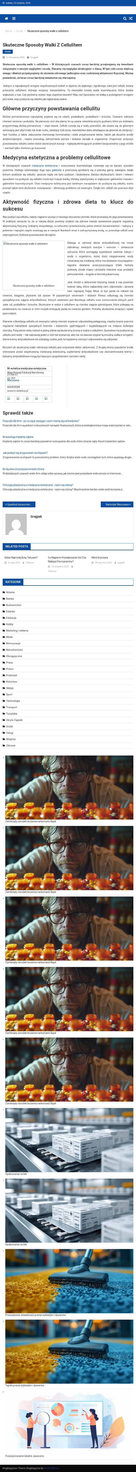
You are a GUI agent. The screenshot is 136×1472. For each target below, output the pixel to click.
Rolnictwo (11, 681)
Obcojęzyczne (14, 656)
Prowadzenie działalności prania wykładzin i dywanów (35, 1315)
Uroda (8, 51)
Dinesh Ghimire (51, 1468)
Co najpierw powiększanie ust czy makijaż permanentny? (67, 559)
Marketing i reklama (17, 630)
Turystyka (11, 713)
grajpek (34, 57)
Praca (9, 662)
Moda (9, 637)
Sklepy (10, 688)
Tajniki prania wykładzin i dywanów (24, 1385)
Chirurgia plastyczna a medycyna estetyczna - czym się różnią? (38, 485)
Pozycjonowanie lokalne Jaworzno (24, 1456)
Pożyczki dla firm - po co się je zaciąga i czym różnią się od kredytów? (41, 421)
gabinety (57, 170)
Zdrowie (10, 745)
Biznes (10, 598)
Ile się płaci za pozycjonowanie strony (23, 469)
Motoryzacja (13, 643)
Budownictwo (13, 605)
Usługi (9, 732)
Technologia (13, 700)
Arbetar (10, 592)
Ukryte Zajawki (14, 720)
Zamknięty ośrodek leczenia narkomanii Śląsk (30, 821)
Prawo (9, 669)
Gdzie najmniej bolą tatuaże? (21, 557)
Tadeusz (30, 562)
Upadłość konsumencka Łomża (21, 504)
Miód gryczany (100, 557)
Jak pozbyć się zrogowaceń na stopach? (25, 452)
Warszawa (13, 380)
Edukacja (11, 617)
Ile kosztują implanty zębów (18, 436)
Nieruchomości (14, 649)
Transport (11, 707)
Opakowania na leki (16, 1174)
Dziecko (10, 611)
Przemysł (11, 675)
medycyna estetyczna (45, 165)
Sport (9, 694)
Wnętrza (11, 739)
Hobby (9, 624)
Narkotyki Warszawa (117, 504)
